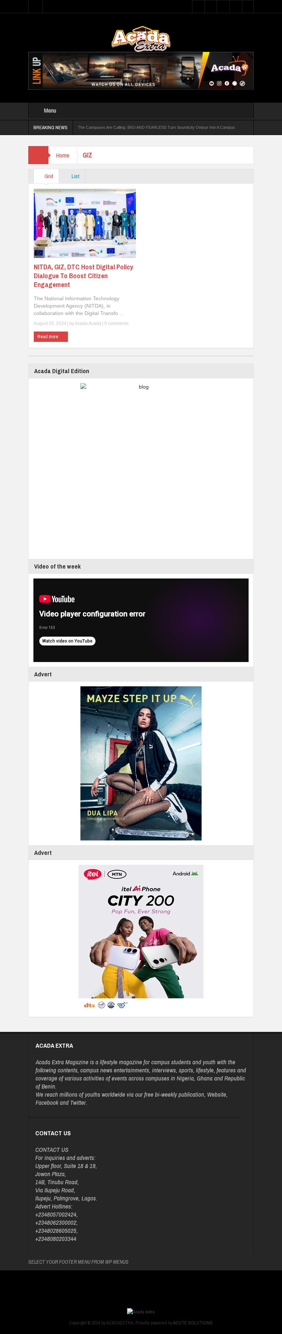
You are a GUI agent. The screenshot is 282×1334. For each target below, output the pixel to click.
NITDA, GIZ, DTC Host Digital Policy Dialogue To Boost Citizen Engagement (83, 275)
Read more (48, 336)
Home (62, 155)
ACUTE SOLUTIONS (193, 1323)
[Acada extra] (140, 39)
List (74, 176)
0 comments (116, 323)
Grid (48, 176)
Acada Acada (88, 323)
